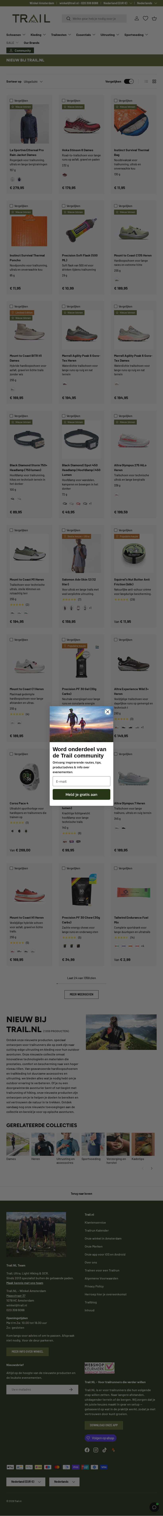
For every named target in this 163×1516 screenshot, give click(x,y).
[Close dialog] (108, 712)
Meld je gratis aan (81, 794)
